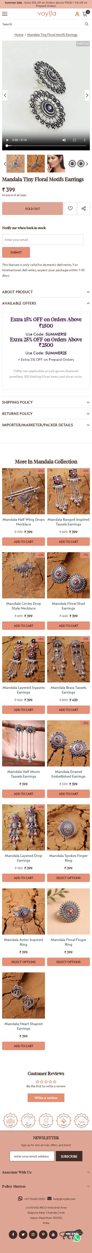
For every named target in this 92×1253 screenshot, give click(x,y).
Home (19, 35)
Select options (68, 878)
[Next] (87, 95)
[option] (46, 4)
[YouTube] (53, 1234)
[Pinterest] (43, 1234)
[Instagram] (33, 1234)
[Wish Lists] (70, 208)
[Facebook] (13, 1234)
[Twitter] (23, 1234)
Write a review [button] (46, 1097)
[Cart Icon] (84, 13)
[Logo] (47, 13)
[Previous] (5, 95)
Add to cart (23, 542)
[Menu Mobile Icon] (4, 13)
